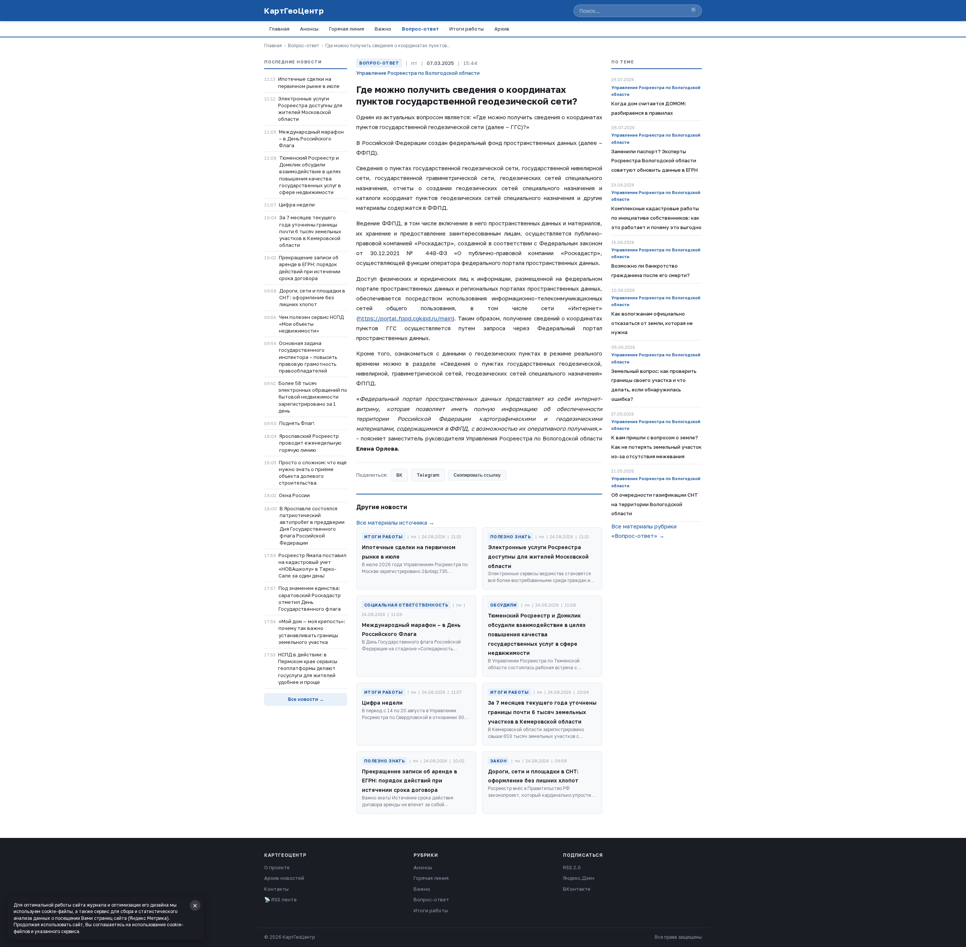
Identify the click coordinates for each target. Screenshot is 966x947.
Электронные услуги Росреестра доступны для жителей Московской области (310, 108)
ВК (399, 475)
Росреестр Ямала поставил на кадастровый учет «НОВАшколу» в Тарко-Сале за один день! (312, 565)
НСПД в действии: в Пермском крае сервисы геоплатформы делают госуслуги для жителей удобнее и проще (307, 668)
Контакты (276, 889)
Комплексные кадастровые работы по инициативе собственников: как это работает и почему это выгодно (656, 217)
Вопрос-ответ (420, 29)
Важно (383, 29)
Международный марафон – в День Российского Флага (311, 138)
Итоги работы (466, 29)
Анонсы (309, 29)
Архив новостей (284, 878)
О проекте (277, 867)
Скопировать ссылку (477, 475)
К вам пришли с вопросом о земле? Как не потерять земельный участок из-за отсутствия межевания (656, 446)
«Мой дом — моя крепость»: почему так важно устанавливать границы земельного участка (311, 631)
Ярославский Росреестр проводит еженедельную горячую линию (310, 443)
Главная (279, 29)
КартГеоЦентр (294, 10)
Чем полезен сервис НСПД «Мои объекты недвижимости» (311, 324)
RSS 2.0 (572, 867)
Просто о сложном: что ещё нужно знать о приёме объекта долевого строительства (313, 472)
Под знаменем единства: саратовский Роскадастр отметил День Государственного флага (309, 598)
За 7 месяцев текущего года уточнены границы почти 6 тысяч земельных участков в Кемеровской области (310, 231)
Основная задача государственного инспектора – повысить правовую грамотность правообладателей (308, 357)
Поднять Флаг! (297, 423)
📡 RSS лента (280, 899)
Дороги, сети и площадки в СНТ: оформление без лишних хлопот (312, 297)
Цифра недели (297, 205)
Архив (501, 29)
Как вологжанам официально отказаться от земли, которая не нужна (652, 323)
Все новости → (306, 699)
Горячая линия (346, 29)
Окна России (294, 495)
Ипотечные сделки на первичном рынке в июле (309, 82)
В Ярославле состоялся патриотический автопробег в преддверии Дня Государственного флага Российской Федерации (312, 525)
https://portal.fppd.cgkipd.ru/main (405, 318)
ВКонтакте (577, 889)
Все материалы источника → (395, 522)
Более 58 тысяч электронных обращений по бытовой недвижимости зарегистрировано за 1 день (312, 397)
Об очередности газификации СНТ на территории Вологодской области (654, 504)
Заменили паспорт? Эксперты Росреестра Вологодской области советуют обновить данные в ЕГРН (654, 160)
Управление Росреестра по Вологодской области (418, 73)
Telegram (428, 475)
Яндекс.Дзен (578, 878)
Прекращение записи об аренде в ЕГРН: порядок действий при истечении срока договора (309, 267)
